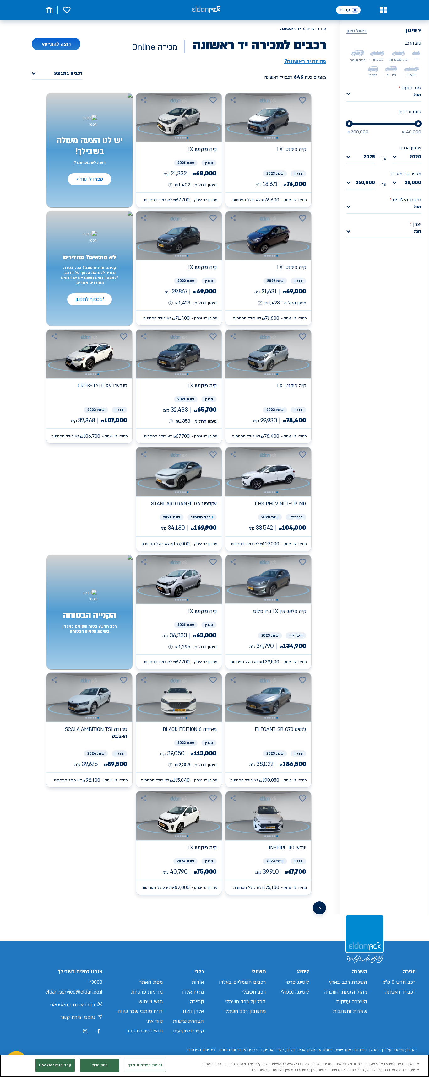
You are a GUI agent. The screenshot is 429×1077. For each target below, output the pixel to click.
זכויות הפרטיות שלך (145, 1065)
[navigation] (268, 150)
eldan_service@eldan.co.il (73, 992)
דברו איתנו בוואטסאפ (72, 1004)
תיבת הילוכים (405, 200)
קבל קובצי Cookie (55, 1065)
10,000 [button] (413, 182)
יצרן (415, 224)
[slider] (418, 123)
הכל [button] (417, 95)
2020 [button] (415, 157)
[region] (214, 1066)
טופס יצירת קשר (77, 1017)
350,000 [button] (365, 182)
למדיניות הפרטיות (201, 1050)
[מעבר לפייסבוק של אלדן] (98, 1031)
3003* (95, 982)
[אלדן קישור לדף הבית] (206, 9)
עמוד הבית (316, 29)
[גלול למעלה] (319, 907)
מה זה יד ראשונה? (305, 61)
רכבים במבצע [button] (68, 73)
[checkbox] (416, 53)
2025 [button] (369, 157)
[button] (383, 10)
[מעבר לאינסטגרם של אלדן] (85, 1031)
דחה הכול (100, 1065)
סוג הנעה (409, 88)
